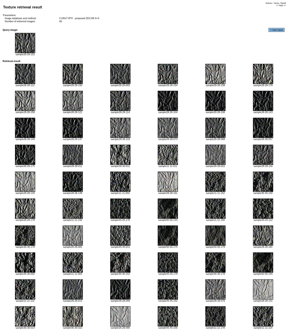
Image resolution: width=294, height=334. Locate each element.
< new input (276, 30)
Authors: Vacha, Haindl (276, 3)
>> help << (281, 5)
